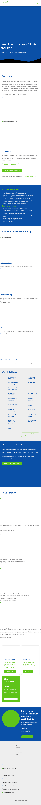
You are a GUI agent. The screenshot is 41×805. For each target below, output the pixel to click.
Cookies (16, 754)
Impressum (17, 749)
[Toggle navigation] (37, 3)
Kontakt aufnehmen (10, 671)
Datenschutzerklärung (19, 752)
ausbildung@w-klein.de (29, 729)
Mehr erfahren (28, 671)
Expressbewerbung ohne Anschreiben (12, 170)
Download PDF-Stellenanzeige (10, 164)
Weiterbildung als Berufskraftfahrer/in (12, 463)
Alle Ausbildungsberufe (11, 699)
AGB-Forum (17, 747)
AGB (16, 745)
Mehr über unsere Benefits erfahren (28, 434)
